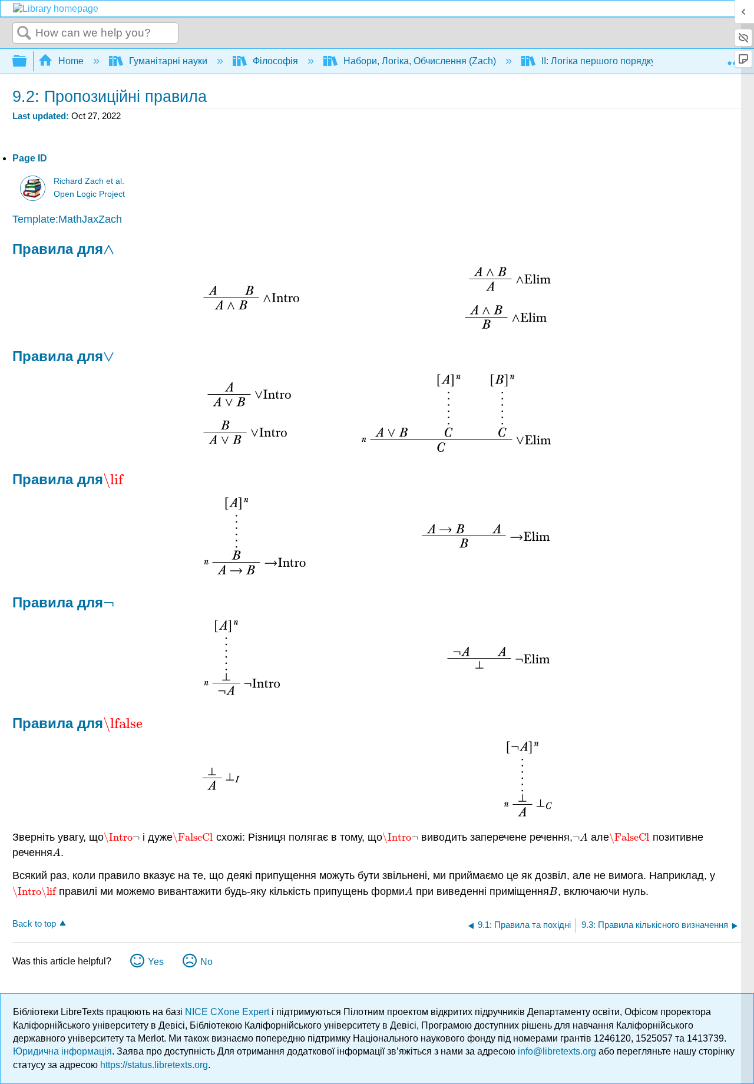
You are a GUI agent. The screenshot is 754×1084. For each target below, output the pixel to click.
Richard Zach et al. (89, 181)
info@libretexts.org (557, 1051)
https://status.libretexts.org (154, 1065)
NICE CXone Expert (228, 1012)
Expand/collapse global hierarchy (27, 62)
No (206, 962)
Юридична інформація (62, 1051)
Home (71, 61)
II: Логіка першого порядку (598, 61)
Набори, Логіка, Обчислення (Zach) (419, 61)
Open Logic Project (89, 194)
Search (24, 34)
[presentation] (108, 249)
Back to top (34, 923)
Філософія (275, 61)
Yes (156, 962)
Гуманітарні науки (168, 61)
